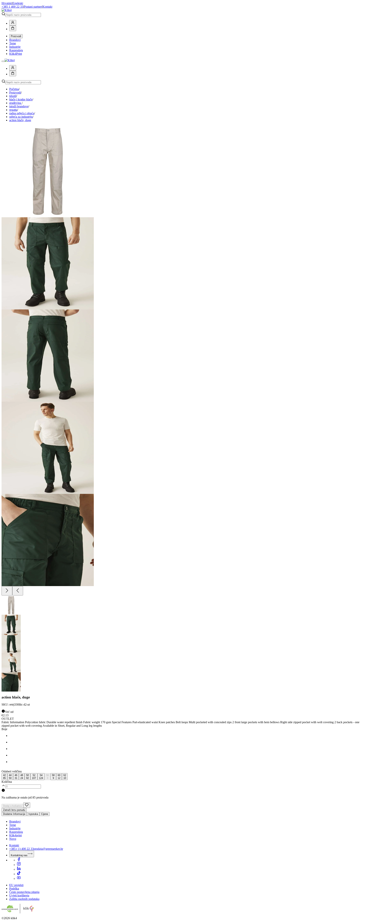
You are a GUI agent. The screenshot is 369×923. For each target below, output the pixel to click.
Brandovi (15, 39)
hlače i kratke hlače (20, 99)
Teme (12, 43)
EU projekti (16, 885)
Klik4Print (15, 53)
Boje (4, 729)
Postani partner (33, 6)
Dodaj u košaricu (12, 805)
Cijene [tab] (44, 814)
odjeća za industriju (21, 116)
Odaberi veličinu (12, 771)
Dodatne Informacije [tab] (14, 814)
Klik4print (15, 835)
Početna (14, 89)
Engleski (17, 3)
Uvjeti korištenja (19, 895)
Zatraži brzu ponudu (14, 810)
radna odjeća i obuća (21, 113)
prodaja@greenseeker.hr (48, 848)
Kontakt (47, 6)
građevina (15, 102)
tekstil (12, 96)
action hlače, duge (20, 120)
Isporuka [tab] (33, 814)
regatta (13, 109)
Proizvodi (16, 36)
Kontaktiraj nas (19, 855)
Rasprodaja (16, 50)
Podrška (14, 888)
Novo (12, 838)
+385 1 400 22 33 (12, 6)
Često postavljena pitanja (24, 892)
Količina (7, 781)
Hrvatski (7, 3)
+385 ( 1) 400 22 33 (21, 848)
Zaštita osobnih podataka (24, 899)
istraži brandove (18, 106)
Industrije (15, 46)
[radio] (4, 776)
